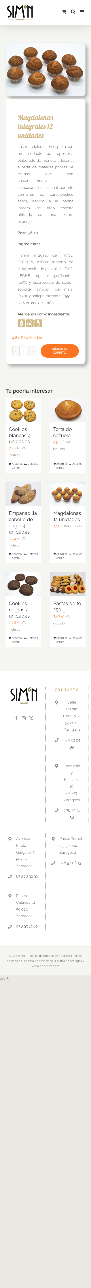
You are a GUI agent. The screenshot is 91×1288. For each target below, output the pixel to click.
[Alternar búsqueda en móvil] (73, 11)
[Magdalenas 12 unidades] (67, 494)
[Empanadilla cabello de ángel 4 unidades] (23, 494)
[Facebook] (16, 718)
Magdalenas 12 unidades (67, 516)
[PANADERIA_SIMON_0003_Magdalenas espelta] (45, 69)
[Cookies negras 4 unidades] (23, 584)
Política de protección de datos (49, 955)
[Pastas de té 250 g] (67, 584)
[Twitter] (31, 718)
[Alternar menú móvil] (82, 11)
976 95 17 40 (27, 926)
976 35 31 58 (72, 813)
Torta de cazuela (62, 432)
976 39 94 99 (71, 743)
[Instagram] (24, 718)
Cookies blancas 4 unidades (19, 435)
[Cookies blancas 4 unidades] (23, 410)
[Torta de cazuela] (67, 410)
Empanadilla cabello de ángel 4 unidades (23, 522)
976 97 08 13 (70, 863)
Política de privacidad (38, 961)
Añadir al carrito (59, 351)
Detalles (32, 463)
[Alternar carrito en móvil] (64, 11)
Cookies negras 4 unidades (19, 609)
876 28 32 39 (27, 876)
